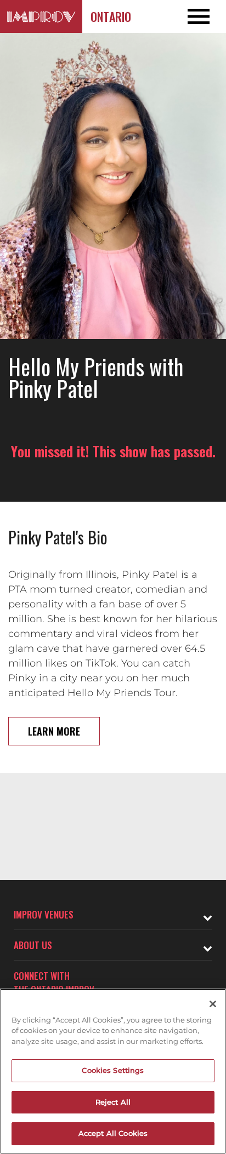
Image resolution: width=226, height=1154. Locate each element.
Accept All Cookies (113, 1133)
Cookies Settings (113, 1070)
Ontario (111, 16)
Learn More (54, 731)
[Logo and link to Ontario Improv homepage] (41, 16)
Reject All (113, 1102)
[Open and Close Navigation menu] (203, 16)
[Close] (213, 1004)
